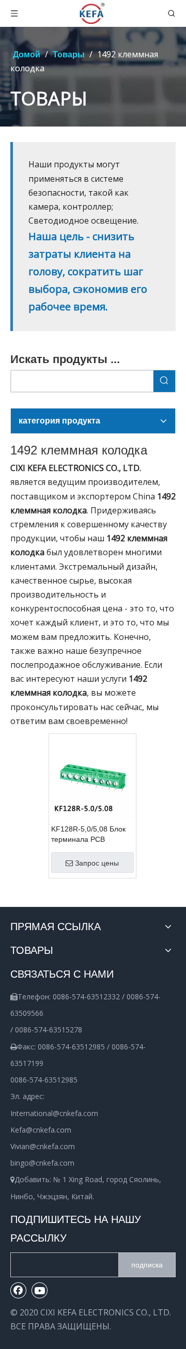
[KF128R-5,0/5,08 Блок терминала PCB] (92, 776)
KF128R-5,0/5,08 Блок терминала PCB (88, 834)
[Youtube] (40, 1290)
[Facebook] (18, 1290)
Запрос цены (97, 863)
